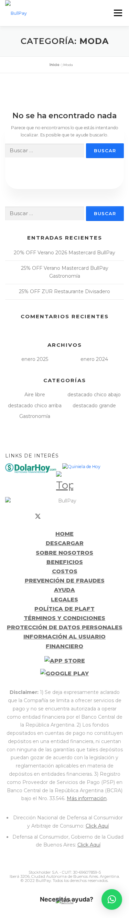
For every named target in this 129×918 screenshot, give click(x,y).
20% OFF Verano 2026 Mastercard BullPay (64, 253)
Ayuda (64, 590)
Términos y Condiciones (64, 618)
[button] (111, 899)
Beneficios (64, 562)
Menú (118, 12)
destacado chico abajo (94, 394)
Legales (64, 599)
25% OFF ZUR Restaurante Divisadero (64, 291)
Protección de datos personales (64, 627)
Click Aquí (97, 826)
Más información (87, 798)
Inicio (55, 65)
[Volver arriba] (64, 479)
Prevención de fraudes (65, 580)
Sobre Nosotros (64, 553)
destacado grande (94, 405)
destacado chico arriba (35, 405)
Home (64, 534)
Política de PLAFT (64, 609)
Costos (64, 571)
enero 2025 (34, 359)
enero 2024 (94, 359)
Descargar (65, 543)
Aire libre (34, 394)
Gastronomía (34, 416)
